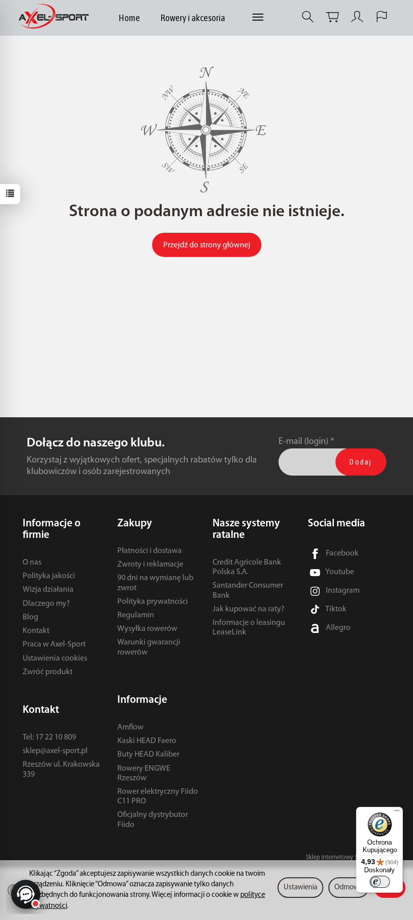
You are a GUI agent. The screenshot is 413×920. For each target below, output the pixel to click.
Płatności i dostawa (149, 551)
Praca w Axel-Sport (54, 644)
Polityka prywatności (152, 602)
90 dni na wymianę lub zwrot (155, 583)
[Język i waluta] (381, 17)
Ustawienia (300, 887)
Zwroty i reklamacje (150, 565)
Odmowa (348, 887)
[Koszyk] (332, 17)
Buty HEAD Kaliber (148, 755)
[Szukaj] (307, 17)
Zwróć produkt (48, 672)
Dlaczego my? (46, 604)
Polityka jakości (49, 576)
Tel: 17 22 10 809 (49, 737)
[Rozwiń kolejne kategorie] (257, 17)
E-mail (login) (303, 441)
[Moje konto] (357, 17)
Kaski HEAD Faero (146, 741)
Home (129, 17)
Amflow (130, 727)
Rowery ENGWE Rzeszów (143, 773)
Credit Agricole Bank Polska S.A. (247, 567)
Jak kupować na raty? (249, 609)
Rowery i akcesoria (192, 17)
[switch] (380, 882)
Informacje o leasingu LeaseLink (249, 627)
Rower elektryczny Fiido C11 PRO (157, 796)
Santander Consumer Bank (248, 590)
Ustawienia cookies (55, 659)
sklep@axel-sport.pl (55, 751)
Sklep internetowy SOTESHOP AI (348, 857)
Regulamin (135, 615)
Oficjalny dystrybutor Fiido (152, 820)
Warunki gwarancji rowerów (148, 647)
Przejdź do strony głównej (206, 245)
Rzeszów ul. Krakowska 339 (61, 769)
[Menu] (397, 813)
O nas (32, 563)
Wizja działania (48, 590)
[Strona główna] (56, 17)
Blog (30, 617)
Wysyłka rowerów (147, 629)
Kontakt (36, 631)
